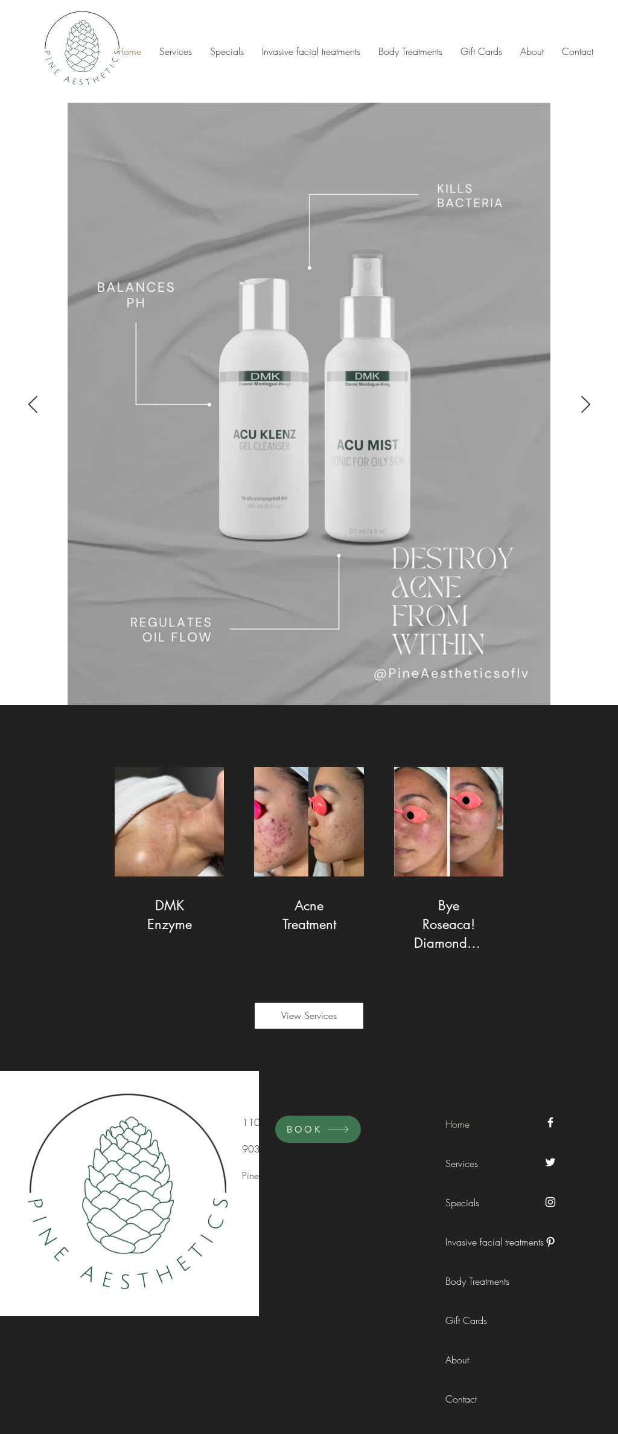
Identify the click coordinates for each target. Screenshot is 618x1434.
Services (461, 1163)
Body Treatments (472, 1281)
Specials (462, 1202)
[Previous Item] (32, 405)
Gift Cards (466, 1320)
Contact (461, 1399)
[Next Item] (585, 405)
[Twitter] (550, 1162)
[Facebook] (550, 1122)
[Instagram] (550, 1202)
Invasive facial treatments (472, 1242)
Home (457, 1124)
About (457, 1359)
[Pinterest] (550, 1242)
